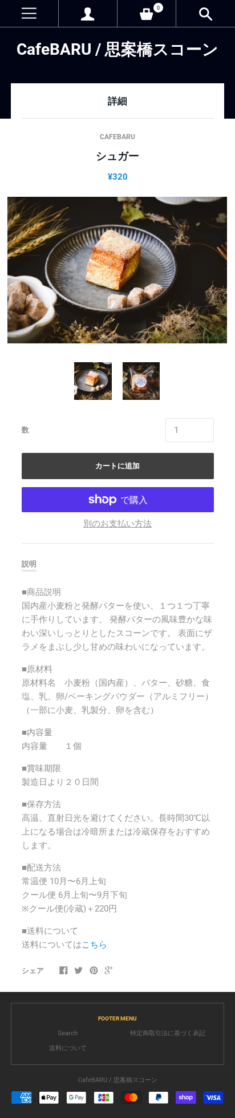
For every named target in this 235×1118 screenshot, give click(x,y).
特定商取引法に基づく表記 (167, 1033)
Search (68, 1033)
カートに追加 (117, 465)
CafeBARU (117, 137)
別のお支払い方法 (117, 524)
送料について (68, 1048)
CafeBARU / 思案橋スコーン (117, 49)
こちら (94, 944)
